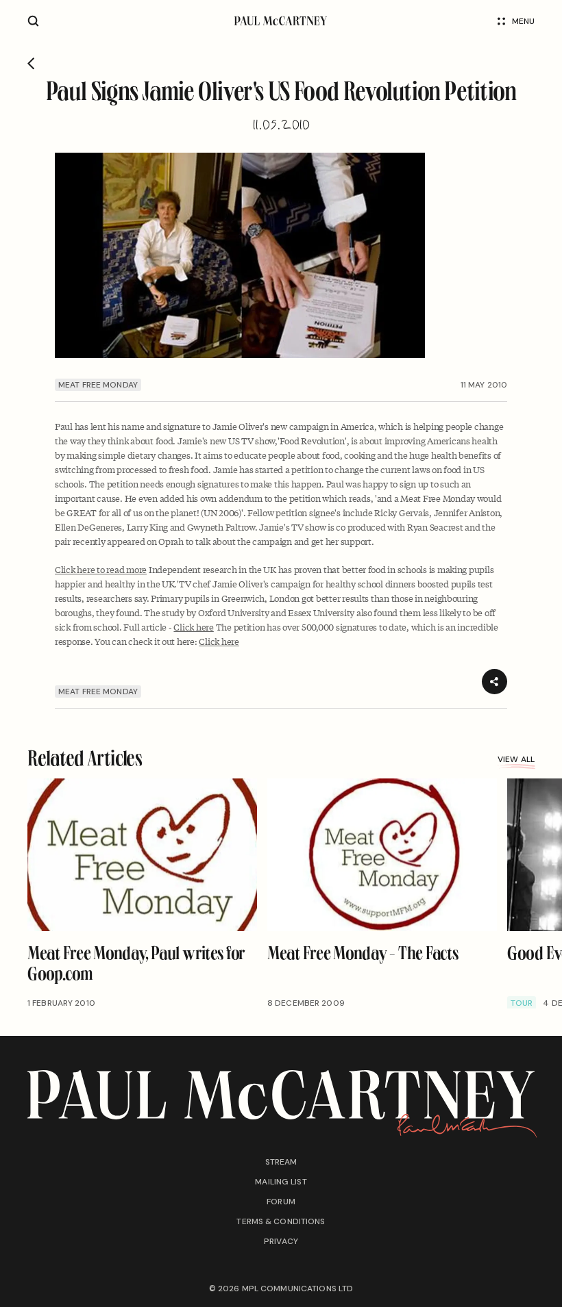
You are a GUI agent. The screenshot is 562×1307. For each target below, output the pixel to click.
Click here (193, 626)
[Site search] (33, 21)
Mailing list (280, 1181)
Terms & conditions (280, 1221)
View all (516, 759)
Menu (523, 21)
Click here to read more (101, 569)
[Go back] (31, 64)
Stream (281, 1161)
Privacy (281, 1241)
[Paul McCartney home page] (281, 21)
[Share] (494, 681)
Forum (281, 1201)
